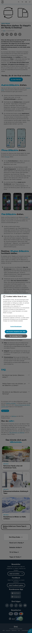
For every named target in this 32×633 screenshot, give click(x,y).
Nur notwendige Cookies (16, 336)
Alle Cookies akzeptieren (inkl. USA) (16, 331)
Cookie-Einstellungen (16, 326)
